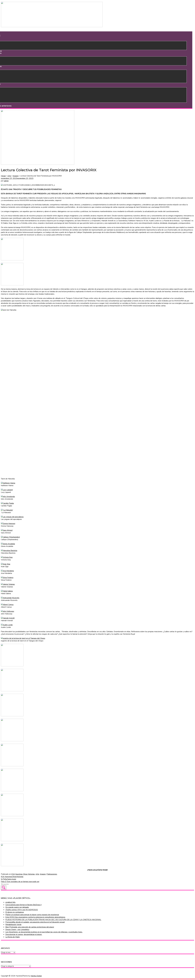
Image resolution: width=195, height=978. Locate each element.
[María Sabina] (7, 591)
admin (6, 181)
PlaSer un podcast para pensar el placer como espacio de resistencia (32, 914)
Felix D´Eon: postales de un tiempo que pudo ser (20, 881)
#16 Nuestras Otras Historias (23, 874)
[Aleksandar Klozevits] (10, 598)
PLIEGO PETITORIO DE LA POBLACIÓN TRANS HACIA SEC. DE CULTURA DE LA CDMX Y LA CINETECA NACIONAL (53, 919)
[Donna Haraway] (8, 523)
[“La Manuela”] (7, 510)
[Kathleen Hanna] (8, 483)
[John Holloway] (7, 611)
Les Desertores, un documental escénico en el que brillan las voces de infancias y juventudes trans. (43, 932)
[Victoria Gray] (7, 557)
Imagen (16, 176)
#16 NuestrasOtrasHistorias (12, 876)
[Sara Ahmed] (6, 530)
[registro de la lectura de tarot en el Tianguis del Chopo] (23, 638)
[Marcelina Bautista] (9, 550)
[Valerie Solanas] (8, 584)
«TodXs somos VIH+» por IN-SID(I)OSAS (21, 909)
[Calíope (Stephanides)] (10, 537)
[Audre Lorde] (7, 625)
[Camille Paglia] (7, 503)
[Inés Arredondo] (8, 496)
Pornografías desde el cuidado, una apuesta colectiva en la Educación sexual (35, 922)
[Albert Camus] (7, 604)
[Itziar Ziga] (5, 564)
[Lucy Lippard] (7, 490)
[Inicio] (52, 26)
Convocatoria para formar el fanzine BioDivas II (23, 905)
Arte (9, 176)
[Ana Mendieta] (7, 571)
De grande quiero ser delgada (17, 907)
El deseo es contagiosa (14, 912)
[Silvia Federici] (7, 577)
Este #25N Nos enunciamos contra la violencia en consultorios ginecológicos (35, 917)
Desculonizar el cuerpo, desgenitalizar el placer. (23, 934)
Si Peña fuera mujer (8, 879)
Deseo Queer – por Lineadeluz (17, 929)
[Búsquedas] (3, 887)
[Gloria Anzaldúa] (8, 544)
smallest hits (10, 902)
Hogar (3, 176)
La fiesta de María (12, 937)
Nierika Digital (36, 976)
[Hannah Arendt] (8, 618)
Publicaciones (51, 874)
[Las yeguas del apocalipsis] (12, 517)
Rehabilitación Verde (13, 924)
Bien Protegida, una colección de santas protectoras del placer (29, 927)
